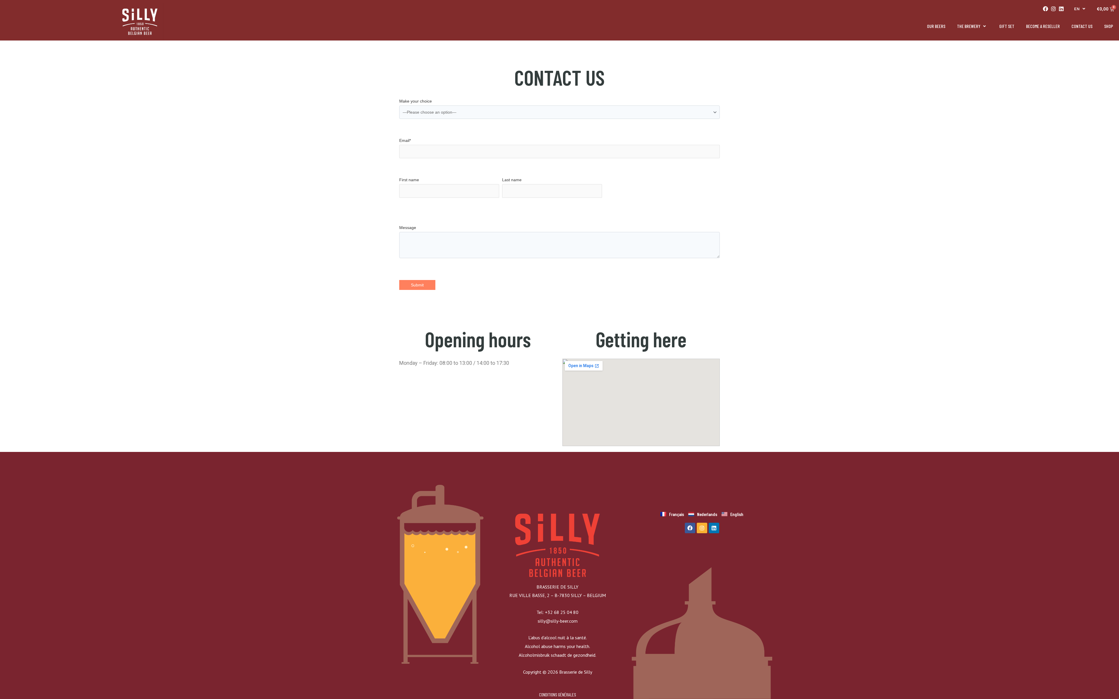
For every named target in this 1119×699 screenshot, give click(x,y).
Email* (405, 140)
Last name (512, 179)
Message (407, 227)
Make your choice (415, 101)
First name (409, 179)
